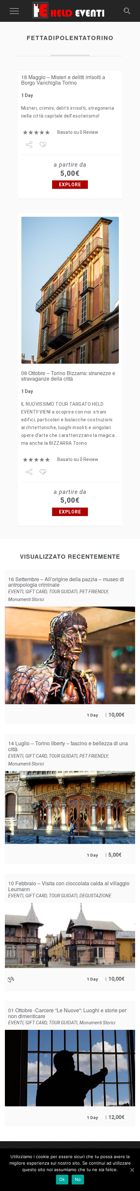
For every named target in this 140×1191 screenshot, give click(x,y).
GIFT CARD (36, 591)
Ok (62, 1179)
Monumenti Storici (26, 599)
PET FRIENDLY (93, 591)
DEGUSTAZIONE (95, 895)
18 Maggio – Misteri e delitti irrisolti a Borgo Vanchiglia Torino (63, 80)
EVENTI (15, 591)
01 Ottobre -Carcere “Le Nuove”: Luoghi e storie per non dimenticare (67, 1013)
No (78, 1179)
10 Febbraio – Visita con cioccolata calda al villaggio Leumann (69, 886)
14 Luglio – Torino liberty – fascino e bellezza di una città (68, 746)
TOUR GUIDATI (63, 591)
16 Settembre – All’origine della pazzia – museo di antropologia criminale (66, 582)
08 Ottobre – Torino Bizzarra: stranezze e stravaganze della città (68, 376)
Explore (70, 184)
